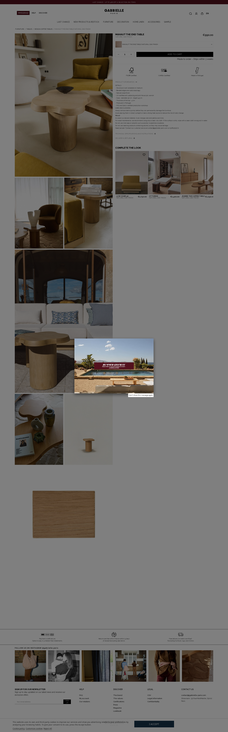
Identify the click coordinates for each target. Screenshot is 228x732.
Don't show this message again (141, 395)
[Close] (153, 338)
